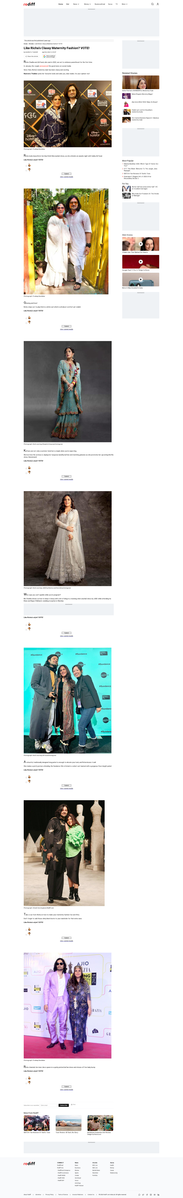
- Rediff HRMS (61, 1175)
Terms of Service (63, 1194)
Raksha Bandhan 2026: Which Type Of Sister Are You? (141, 165)
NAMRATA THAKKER (32, 52)
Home (60, 4)
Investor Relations (77, 1194)
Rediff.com (106, 1194)
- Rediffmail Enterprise (63, 1170)
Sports (77, 1173)
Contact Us (91, 1194)
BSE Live (94, 1165)
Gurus (110, 4)
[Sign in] (157, 4)
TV (117, 4)
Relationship (113, 1173)
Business (77, 1168)
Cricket (77, 1175)
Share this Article (32, 56)
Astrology (78, 1183)
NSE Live (94, 1168)
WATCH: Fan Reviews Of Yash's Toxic (137, 174)
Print (74, 1104)
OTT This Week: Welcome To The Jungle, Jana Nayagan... (140, 170)
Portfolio (94, 1175)
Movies (31, 44)
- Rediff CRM (60, 1178)
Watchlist (95, 1173)
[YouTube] (154, 1195)
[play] (141, 244)
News (75, 4)
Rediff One (60, 1168)
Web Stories (127, 235)
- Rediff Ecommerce (63, 1173)
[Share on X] (143, 1195)
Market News (96, 1170)
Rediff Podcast (79, 1185)
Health (112, 1165)
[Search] (152, 4)
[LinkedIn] (158, 1195)
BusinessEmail (100, 4)
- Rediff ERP (60, 1180)
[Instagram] (151, 1195)
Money (86, 4)
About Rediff (27, 1194)
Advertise (38, 1194)
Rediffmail (60, 1165)
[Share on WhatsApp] (139, 1195)
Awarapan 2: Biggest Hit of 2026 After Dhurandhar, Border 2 (137, 177)
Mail (67, 4)
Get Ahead (78, 1178)
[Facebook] (147, 1195)
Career (112, 1170)
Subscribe (63, 1105)
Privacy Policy (49, 1194)
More (123, 4)
